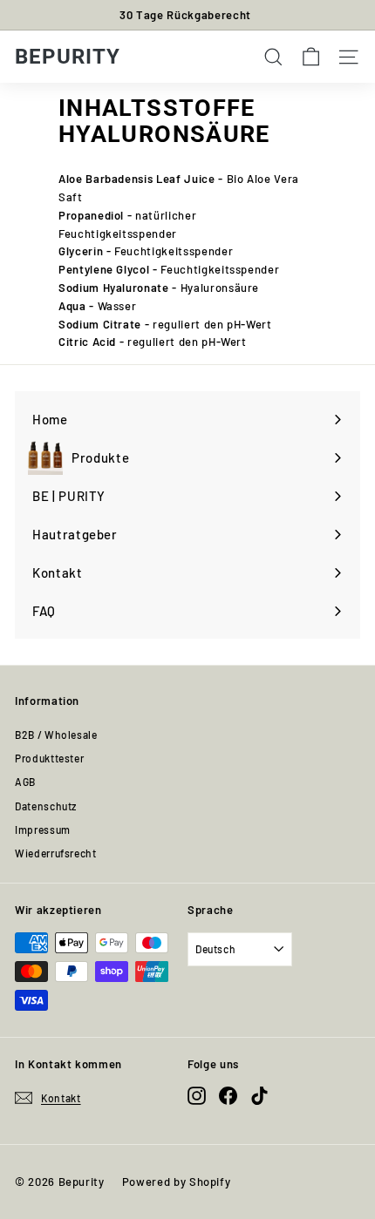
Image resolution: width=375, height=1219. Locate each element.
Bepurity (68, 56)
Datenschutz (46, 806)
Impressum (43, 829)
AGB (25, 781)
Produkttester (49, 758)
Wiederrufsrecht (56, 853)
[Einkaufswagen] (310, 56)
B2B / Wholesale (56, 734)
